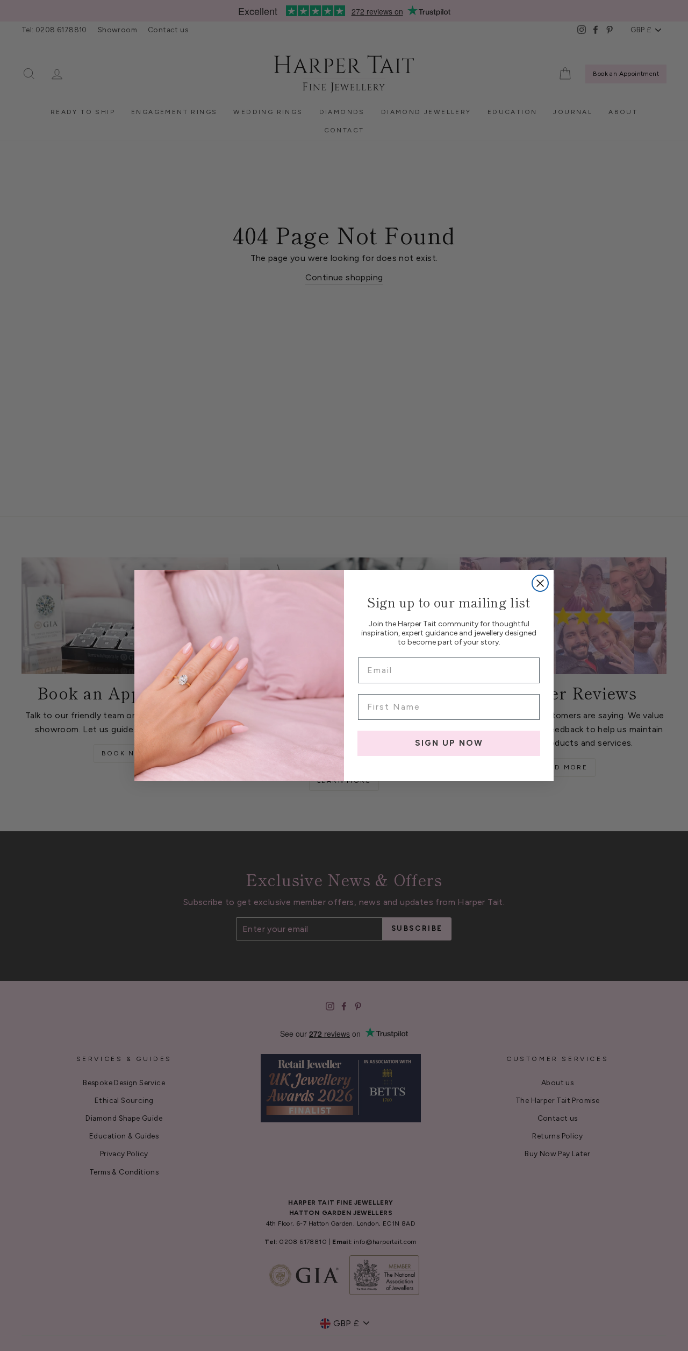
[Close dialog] (540, 583)
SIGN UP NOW (449, 743)
